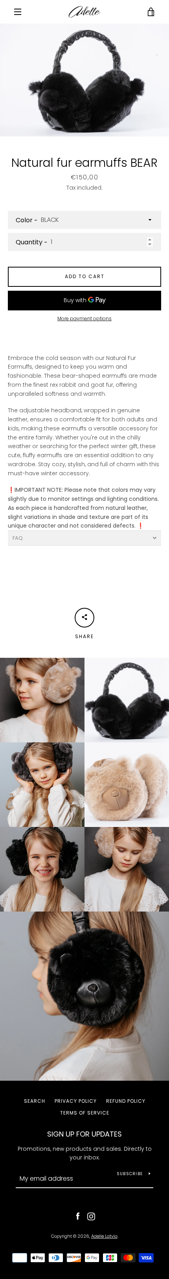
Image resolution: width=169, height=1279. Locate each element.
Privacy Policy (76, 1101)
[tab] (84, 538)
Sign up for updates (84, 1134)
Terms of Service (84, 1112)
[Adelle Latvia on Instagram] (91, 1216)
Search (34, 1101)
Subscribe (130, 1174)
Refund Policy (125, 1101)
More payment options (84, 318)
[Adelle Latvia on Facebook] (78, 1216)
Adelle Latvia (104, 1236)
